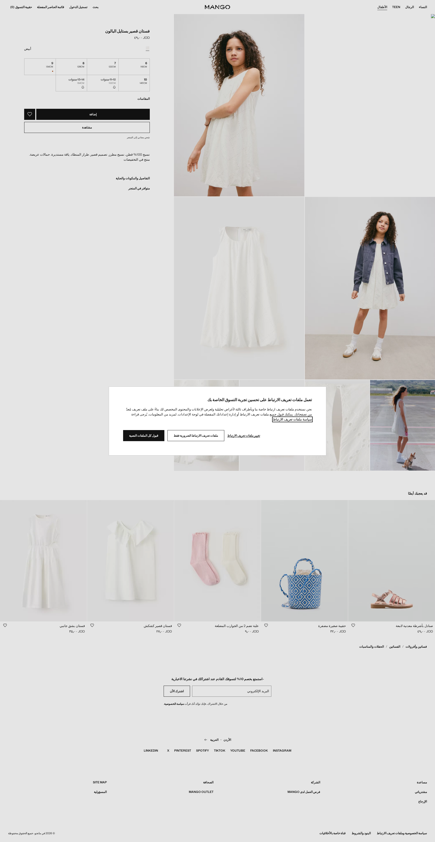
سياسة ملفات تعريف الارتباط (292, 419)
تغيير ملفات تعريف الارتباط (243, 436)
